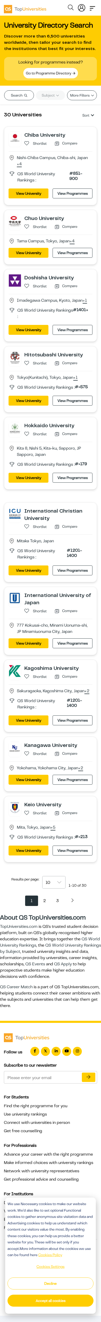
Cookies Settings (50, 1266)
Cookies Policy (50, 1254)
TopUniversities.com (19, 926)
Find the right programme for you (35, 1106)
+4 (19, 164)
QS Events (35, 964)
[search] (71, 8)
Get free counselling (23, 1131)
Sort (85, 115)
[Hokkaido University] (15, 428)
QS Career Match (16, 987)
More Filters (80, 95)
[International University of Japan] (15, 598)
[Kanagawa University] (15, 748)
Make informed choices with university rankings (48, 1162)
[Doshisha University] (15, 280)
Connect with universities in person (37, 1122)
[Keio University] (15, 807)
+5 (53, 827)
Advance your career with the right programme (48, 1154)
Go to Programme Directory (49, 73)
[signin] (81, 6)
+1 (85, 301)
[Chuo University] (15, 221)
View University (28, 193)
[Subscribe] (88, 1077)
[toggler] (92, 6)
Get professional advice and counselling (41, 1179)
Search (17, 95)
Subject (48, 95)
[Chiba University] (15, 137)
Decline (50, 1283)
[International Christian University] (15, 513)
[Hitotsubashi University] (15, 357)
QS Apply (63, 964)
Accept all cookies (51, 1300)
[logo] (25, 7)
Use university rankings (25, 1114)
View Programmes (72, 193)
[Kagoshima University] (15, 670)
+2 (86, 691)
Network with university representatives (41, 1171)
